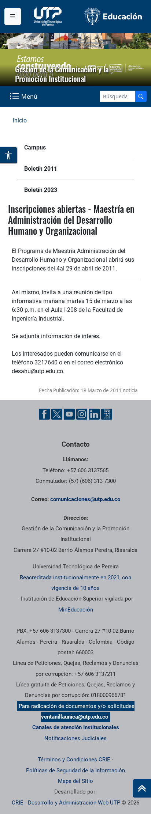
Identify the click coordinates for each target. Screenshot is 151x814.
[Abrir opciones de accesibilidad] (9, 155)
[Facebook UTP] (44, 414)
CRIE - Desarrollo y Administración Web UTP (66, 802)
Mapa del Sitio (75, 781)
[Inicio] (142, 788)
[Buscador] (141, 96)
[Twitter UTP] (56, 414)
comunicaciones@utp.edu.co (85, 499)
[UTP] (48, 16)
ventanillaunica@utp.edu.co (74, 716)
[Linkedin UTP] (94, 414)
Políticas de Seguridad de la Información (75, 770)
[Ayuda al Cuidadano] (106, 414)
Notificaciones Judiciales (75, 738)
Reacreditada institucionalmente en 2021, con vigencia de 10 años (75, 582)
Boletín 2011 (40, 168)
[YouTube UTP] (69, 414)
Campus (35, 147)
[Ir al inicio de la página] (142, 788)
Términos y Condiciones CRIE (74, 759)
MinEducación (75, 609)
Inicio (20, 120)
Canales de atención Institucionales (75, 727)
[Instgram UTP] (81, 414)
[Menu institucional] (12, 16)
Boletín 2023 (40, 189)
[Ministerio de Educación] (113, 16)
